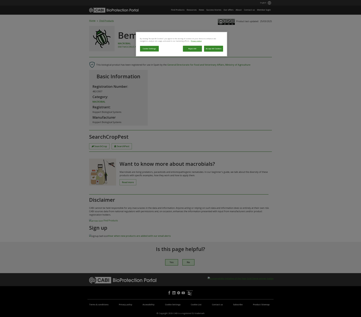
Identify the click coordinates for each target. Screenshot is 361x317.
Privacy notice (196, 41)
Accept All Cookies (213, 49)
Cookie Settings (149, 49)
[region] (181, 44)
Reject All (192, 49)
